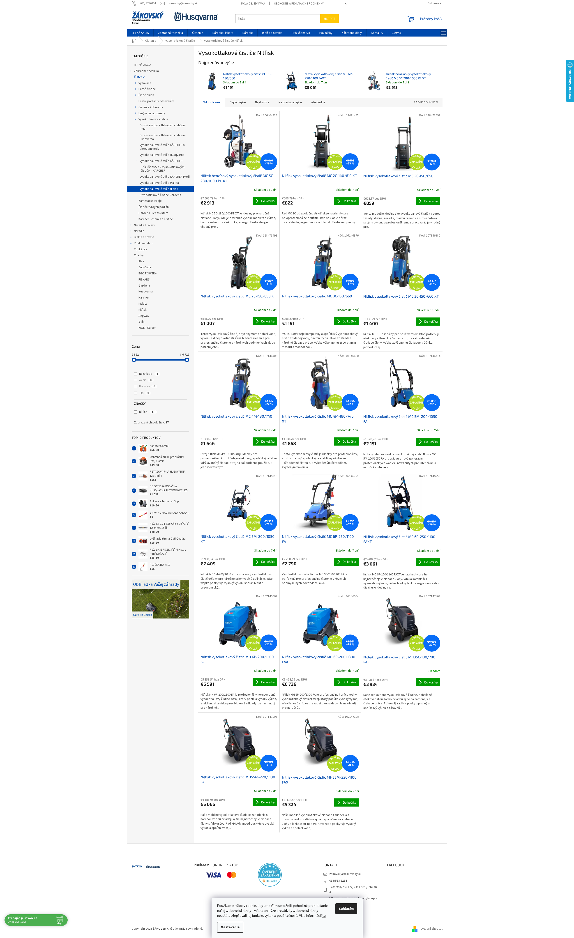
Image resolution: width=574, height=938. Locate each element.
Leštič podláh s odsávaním (156, 101)
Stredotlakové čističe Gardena (160, 195)
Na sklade (148, 374)
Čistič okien (146, 95)
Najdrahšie (262, 102)
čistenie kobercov (150, 107)
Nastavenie (230, 927)
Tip (144, 393)
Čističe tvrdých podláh (153, 207)
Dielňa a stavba (144, 237)
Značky (139, 255)
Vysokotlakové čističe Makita (159, 183)
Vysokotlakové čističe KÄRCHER (161, 161)
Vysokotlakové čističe (153, 119)
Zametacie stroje (150, 201)
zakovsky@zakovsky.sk (345, 874)
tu (324, 915)
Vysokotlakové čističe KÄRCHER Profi (165, 177)
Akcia (145, 380)
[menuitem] (140, 33)
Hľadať (329, 19)
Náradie (139, 231)
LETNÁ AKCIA (142, 65)
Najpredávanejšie (290, 102)
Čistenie (139, 77)
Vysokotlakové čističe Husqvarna (162, 155)
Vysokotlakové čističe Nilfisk (159, 189)
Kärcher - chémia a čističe (155, 219)
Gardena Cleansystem (153, 213)
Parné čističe (147, 89)
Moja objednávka (253, 4)
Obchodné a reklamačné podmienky (299, 4)
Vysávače (144, 83)
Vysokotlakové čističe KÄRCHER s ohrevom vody (162, 147)
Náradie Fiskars (144, 225)
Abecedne (318, 102)
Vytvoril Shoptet (432, 929)
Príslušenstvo (143, 243)
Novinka (147, 386)
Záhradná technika (146, 71)
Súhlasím (346, 908)
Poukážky (140, 249)
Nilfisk (147, 411)
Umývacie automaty (151, 113)
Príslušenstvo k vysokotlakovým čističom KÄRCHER (162, 169)
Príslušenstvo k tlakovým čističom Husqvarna (163, 137)
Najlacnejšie (238, 102)
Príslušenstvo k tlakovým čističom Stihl (163, 127)
